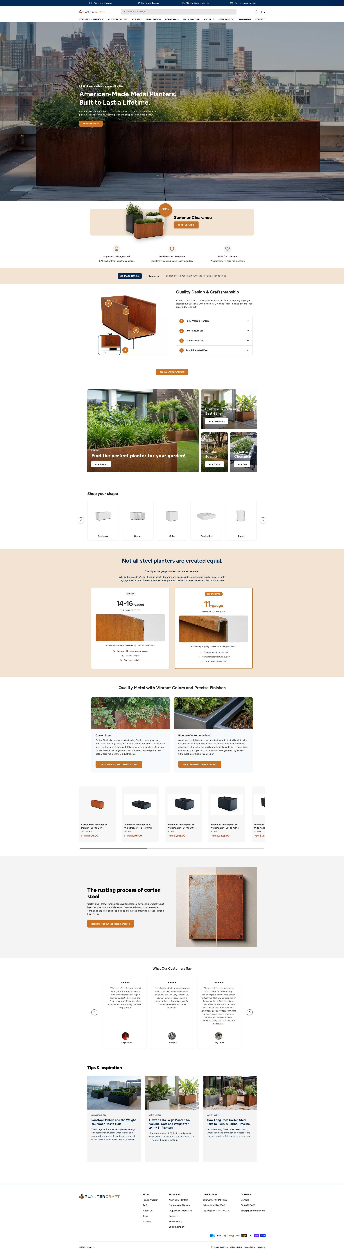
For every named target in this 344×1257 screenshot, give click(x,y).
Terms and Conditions (219, 1247)
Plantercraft (90, 1247)
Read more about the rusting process (110, 923)
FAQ (145, 1205)
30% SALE (137, 19)
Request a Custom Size (180, 1210)
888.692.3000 (248, 1205)
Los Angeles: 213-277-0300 (216, 1210)
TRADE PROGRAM (191, 19)
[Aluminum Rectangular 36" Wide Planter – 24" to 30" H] (183, 805)
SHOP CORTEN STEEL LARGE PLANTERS (118, 764)
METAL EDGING (153, 19)
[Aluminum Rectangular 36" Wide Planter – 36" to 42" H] (226, 805)
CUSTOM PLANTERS (117, 19)
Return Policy (175, 1221)
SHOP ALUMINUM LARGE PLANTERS (199, 764)
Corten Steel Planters (179, 1205)
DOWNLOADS (244, 19)
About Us (147, 1210)
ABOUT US (209, 19)
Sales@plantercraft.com (253, 1210)
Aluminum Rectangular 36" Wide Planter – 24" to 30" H (181, 826)
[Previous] (81, 520)
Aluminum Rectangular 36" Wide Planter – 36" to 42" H (224, 826)
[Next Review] (250, 1012)
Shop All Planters (91, 123)
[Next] (263, 520)
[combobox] (178, 11)
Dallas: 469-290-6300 (214, 1205)
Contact (147, 1221)
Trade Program (150, 1200)
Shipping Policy (176, 1226)
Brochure (173, 1216)
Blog (145, 1216)
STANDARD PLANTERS (90, 19)
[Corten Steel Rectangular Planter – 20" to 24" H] (97, 805)
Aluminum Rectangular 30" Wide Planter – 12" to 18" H (138, 826)
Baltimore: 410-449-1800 (215, 1200)
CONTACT (260, 19)
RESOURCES (224, 19)
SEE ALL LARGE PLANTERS (172, 372)
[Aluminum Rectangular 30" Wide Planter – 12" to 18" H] (140, 805)
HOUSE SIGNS (172, 19)
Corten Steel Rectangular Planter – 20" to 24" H (94, 826)
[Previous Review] (94, 1012)
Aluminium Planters (178, 1200)
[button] (263, 11)
